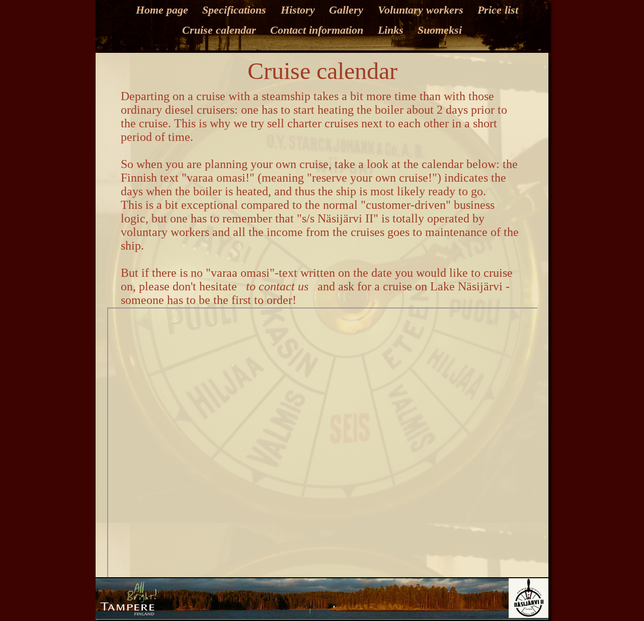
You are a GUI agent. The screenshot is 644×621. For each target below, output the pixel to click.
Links (391, 30)
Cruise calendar (219, 30)
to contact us (277, 286)
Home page (162, 10)
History (298, 10)
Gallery (346, 10)
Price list (497, 10)
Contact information (316, 30)
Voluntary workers (420, 10)
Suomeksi (440, 30)
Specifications (234, 10)
